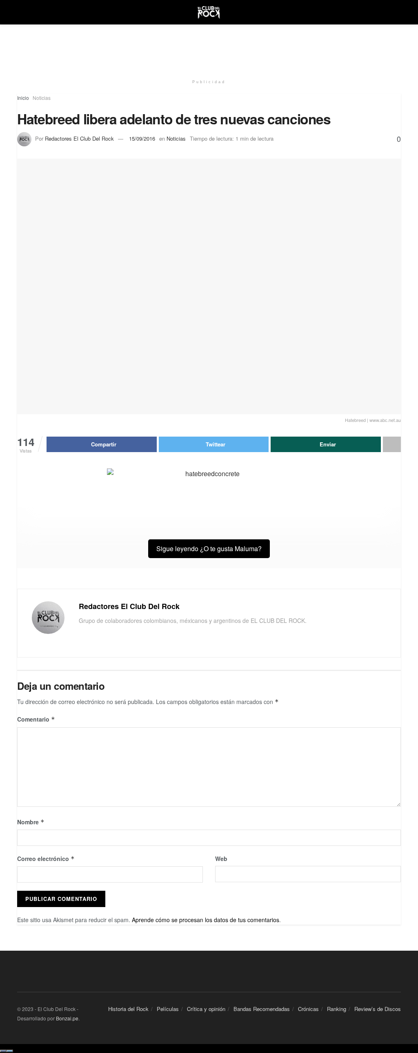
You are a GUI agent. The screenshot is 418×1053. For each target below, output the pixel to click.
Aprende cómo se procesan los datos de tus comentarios (205, 920)
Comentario (36, 719)
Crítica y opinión (206, 1009)
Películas (168, 1009)
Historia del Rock (128, 1009)
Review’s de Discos (377, 1009)
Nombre (30, 822)
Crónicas (308, 1009)
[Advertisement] (209, 49)
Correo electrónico (46, 858)
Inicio (23, 97)
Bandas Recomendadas (261, 1009)
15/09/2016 (142, 138)
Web (221, 858)
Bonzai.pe (67, 1018)
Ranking (336, 1009)
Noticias (42, 97)
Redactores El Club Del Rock (79, 138)
